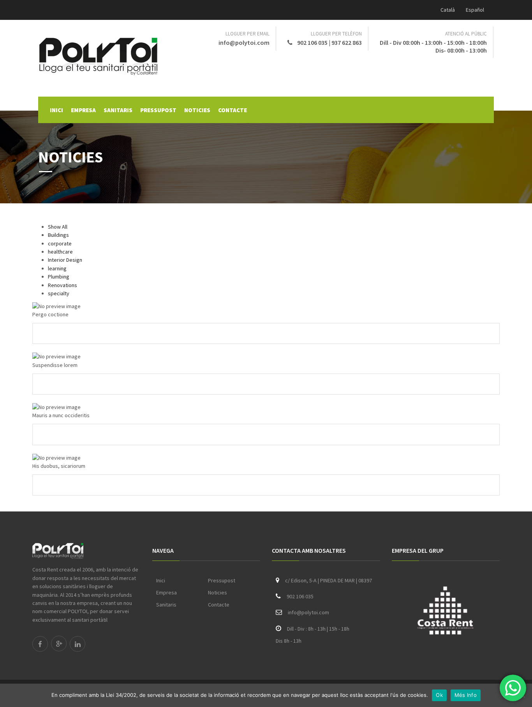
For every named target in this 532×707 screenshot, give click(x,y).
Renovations (62, 285)
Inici (160, 580)
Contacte (218, 604)
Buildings (58, 234)
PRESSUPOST (158, 110)
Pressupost (221, 580)
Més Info (465, 695)
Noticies (217, 592)
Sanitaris (166, 604)
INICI (56, 110)
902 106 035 (313, 42)
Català (447, 9)
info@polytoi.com (244, 42)
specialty (58, 293)
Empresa (166, 592)
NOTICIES (197, 110)
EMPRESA (83, 110)
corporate (60, 243)
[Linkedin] (77, 644)
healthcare (60, 251)
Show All (57, 226)
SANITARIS (118, 110)
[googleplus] (59, 643)
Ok (439, 695)
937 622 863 (346, 42)
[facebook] (40, 644)
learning (57, 268)
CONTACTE (232, 110)
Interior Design (65, 259)
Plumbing (58, 276)
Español (475, 9)
